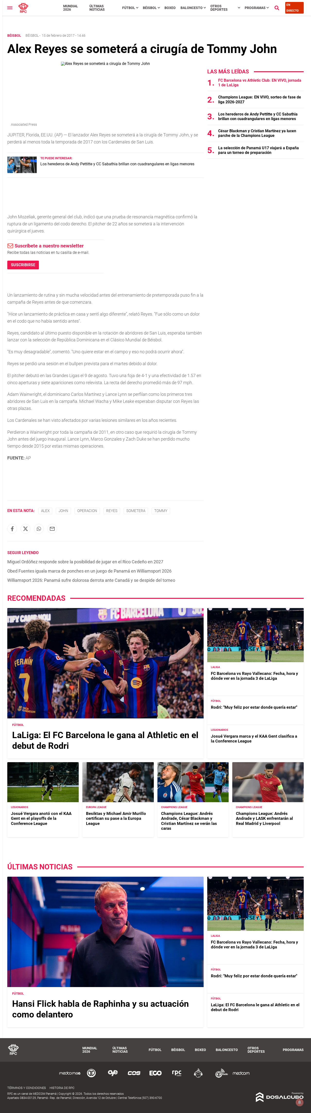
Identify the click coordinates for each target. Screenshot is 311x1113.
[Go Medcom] (70, 1077)
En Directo (292, 7)
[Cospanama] (134, 1077)
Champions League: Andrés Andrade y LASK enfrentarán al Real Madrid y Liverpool (264, 818)
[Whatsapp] (38, 528)
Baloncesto (192, 7)
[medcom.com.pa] (241, 1077)
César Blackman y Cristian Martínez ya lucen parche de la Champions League (257, 133)
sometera (135, 511)
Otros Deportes (219, 7)
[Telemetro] (91, 1077)
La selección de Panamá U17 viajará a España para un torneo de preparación (258, 150)
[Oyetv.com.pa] (112, 1077)
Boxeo (170, 7)
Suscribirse (23, 265)
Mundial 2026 (70, 7)
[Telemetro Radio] (219, 1077)
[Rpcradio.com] (177, 1077)
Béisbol (150, 7)
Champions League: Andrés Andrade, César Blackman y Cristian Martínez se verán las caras (189, 821)
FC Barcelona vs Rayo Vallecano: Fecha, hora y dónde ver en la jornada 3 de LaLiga (254, 676)
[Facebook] (12, 528)
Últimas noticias (97, 7)
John (63, 511)
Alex (45, 511)
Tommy (160, 511)
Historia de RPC (62, 1088)
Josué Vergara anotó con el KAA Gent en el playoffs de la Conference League (41, 818)
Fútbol (128, 7)
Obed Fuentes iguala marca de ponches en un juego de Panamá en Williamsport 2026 (89, 571)
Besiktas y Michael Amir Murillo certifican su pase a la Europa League (116, 818)
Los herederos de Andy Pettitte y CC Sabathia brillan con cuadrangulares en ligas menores (117, 164)
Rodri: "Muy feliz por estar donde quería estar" (254, 707)
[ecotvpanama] (155, 1077)
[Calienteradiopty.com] (198, 1077)
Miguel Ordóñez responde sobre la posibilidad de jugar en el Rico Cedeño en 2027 (85, 561)
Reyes (111, 511)
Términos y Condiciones (26, 1088)
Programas (255, 7)
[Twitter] (25, 528)
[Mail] (52, 528)
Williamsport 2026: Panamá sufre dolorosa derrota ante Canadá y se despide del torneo (91, 580)
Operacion (87, 511)
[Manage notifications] (299, 1102)
